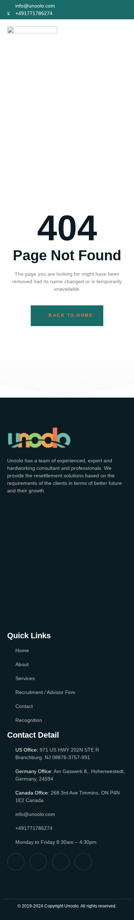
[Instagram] (120, 7)
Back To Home (71, 315)
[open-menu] (120, 43)
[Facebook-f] (15, 861)
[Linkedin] (120, 13)
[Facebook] (94, 7)
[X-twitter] (107, 7)
